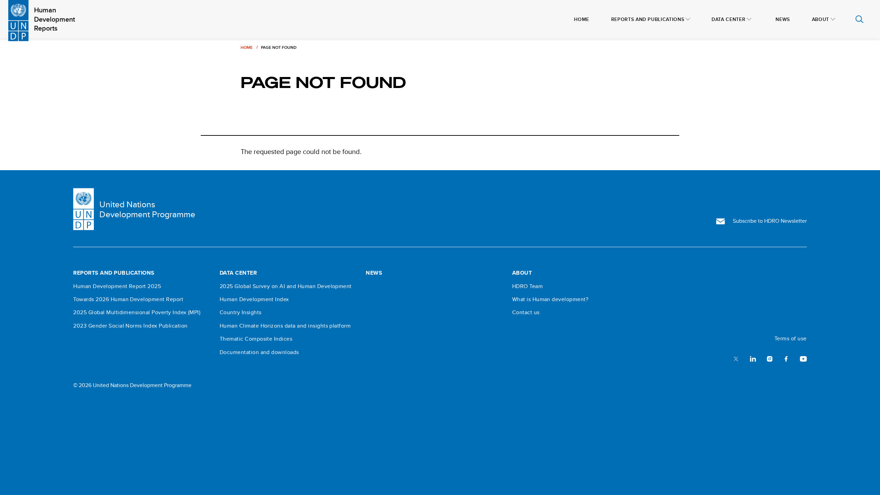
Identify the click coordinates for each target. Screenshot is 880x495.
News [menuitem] (783, 19)
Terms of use (790, 338)
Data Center (238, 273)
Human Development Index (254, 299)
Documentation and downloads (259, 352)
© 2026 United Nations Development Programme (132, 385)
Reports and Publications (114, 273)
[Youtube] (803, 358)
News (374, 273)
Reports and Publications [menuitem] (647, 19)
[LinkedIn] (753, 358)
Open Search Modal (859, 19)
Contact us (526, 312)
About (522, 273)
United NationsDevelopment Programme (147, 209)
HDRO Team (527, 286)
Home (247, 47)
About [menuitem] (820, 19)
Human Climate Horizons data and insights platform (285, 326)
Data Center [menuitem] (728, 19)
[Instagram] (769, 358)
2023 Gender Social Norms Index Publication (130, 326)
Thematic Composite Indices (256, 339)
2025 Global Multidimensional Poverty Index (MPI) (136, 312)
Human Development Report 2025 (117, 286)
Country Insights (241, 312)
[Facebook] (786, 358)
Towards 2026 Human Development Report (128, 299)
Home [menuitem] (581, 19)
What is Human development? (550, 299)
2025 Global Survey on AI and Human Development (286, 286)
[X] (736, 358)
